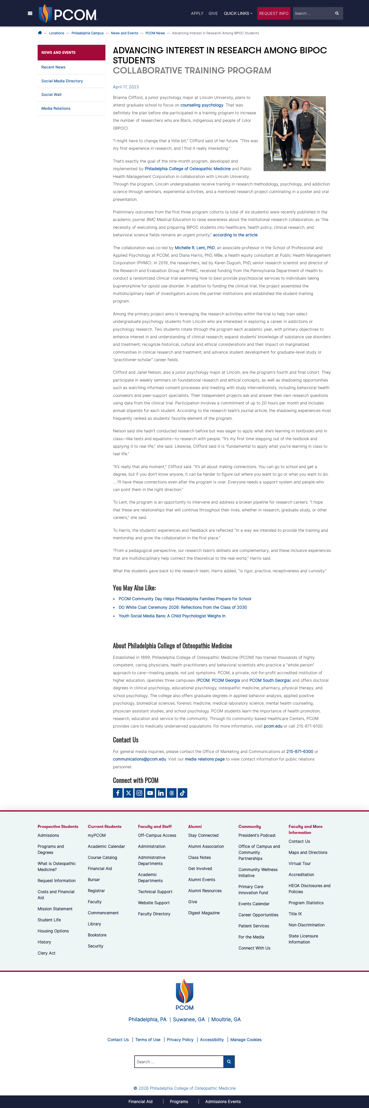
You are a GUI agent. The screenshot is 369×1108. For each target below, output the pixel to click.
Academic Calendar (106, 846)
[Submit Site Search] (337, 13)
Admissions (48, 835)
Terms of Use (147, 1039)
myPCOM (97, 835)
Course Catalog (102, 857)
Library (94, 923)
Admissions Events (223, 1101)
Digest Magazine (204, 912)
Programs (179, 1101)
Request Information (57, 880)
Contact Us (299, 841)
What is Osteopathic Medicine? (57, 866)
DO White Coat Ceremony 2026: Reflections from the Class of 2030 (183, 607)
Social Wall (51, 94)
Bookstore (97, 934)
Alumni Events (201, 879)
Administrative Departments (151, 860)
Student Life (49, 919)
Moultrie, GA (226, 1019)
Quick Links (236, 13)
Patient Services (253, 925)
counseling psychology (201, 104)
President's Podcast (257, 835)
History (44, 941)
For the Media (251, 936)
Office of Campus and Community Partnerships (259, 852)
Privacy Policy (180, 1039)
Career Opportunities (258, 914)
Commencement (103, 912)
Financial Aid (100, 868)
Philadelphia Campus (88, 33)
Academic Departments (150, 877)
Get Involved (200, 868)
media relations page (205, 758)
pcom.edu (273, 726)
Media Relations (56, 108)
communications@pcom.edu (139, 758)
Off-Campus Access (157, 835)
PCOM (204, 680)
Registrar (96, 890)
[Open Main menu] (30, 13)
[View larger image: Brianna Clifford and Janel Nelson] (295, 133)
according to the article (235, 234)
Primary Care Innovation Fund (253, 889)
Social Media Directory (62, 81)
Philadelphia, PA (147, 1019)
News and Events (124, 33)
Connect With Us (254, 947)
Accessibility (212, 1039)
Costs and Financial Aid (56, 894)
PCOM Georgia (226, 680)
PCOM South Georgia (270, 680)
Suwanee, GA (189, 1019)
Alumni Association (206, 846)
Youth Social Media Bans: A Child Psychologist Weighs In (172, 615)
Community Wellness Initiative (258, 872)
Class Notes (199, 857)
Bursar (94, 879)
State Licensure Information (303, 938)
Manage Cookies (246, 1039)
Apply (197, 13)
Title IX (295, 913)
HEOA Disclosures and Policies (310, 888)
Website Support (154, 902)
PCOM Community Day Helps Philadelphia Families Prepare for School (185, 598)
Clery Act (46, 953)
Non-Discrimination (307, 924)
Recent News (53, 67)
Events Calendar (254, 903)
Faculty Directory (154, 913)
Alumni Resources (205, 890)
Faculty (95, 901)
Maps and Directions (308, 852)
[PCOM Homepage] (184, 993)
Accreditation (301, 874)
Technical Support (155, 891)
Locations (56, 33)
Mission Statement (55, 908)
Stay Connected (203, 835)
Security (95, 945)
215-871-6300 (299, 751)
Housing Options (53, 930)
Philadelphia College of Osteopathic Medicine (188, 168)
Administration (151, 846)
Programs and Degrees (51, 849)
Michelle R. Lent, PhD (195, 247)
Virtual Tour (300, 863)
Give (213, 13)
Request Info (273, 13)
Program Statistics (306, 902)
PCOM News (155, 33)
